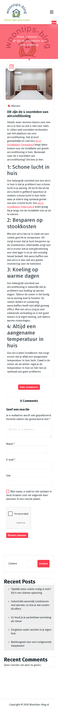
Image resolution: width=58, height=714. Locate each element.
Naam (10, 443)
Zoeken (13, 563)
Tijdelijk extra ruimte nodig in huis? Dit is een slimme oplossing (31, 591)
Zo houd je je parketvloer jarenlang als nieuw (31, 619)
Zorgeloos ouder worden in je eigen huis (31, 631)
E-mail (10, 459)
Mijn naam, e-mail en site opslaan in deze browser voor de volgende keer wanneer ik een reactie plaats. (29, 495)
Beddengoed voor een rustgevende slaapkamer (31, 644)
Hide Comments (29, 387)
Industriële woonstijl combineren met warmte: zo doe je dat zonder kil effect (30, 605)
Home (20, 36)
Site (8, 475)
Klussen (33, 36)
